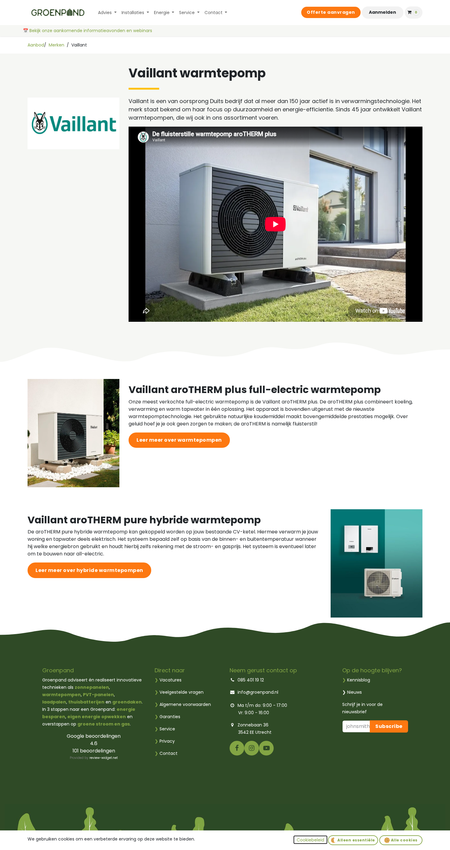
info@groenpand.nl (258, 692)
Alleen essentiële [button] (355, 840)
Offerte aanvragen (331, 12)
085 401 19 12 (251, 680)
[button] (310, 839)
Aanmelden (382, 12)
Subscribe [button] (389, 726)
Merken (56, 45)
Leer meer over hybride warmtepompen (89, 570)
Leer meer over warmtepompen (179, 440)
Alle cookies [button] (404, 840)
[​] (237, 747)
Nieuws (354, 692)
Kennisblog (358, 680)
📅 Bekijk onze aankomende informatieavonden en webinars (88, 31)
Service (165, 729)
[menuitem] (107, 12)
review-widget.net (103, 757)
